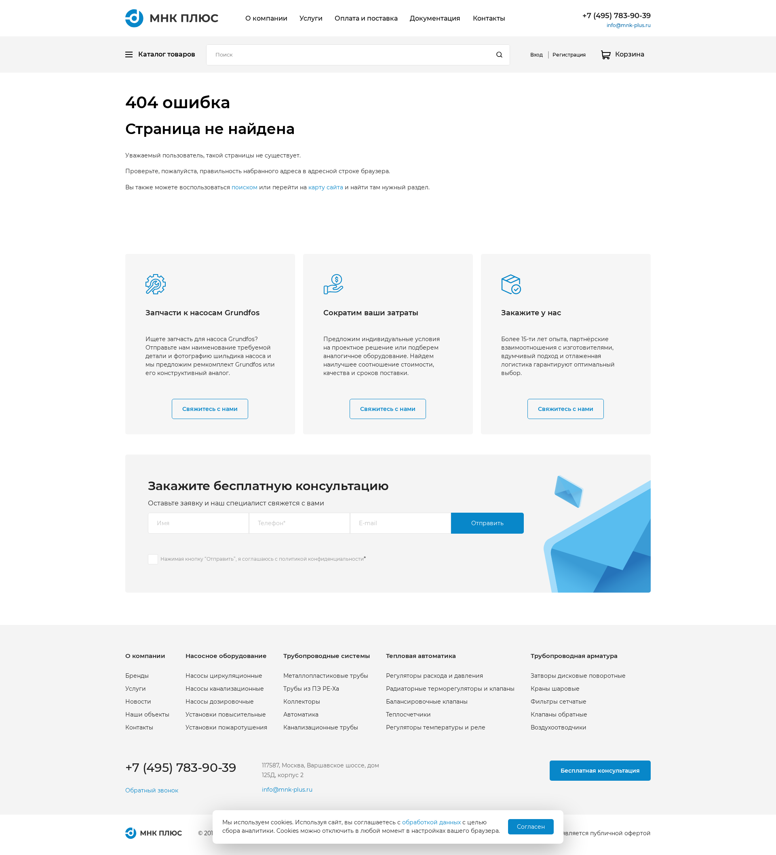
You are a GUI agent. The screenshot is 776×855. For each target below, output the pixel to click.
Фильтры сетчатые (558, 701)
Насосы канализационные (225, 688)
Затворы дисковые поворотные (578, 675)
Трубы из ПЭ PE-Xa (311, 688)
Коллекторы (301, 701)
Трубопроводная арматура (574, 656)
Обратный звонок (151, 790)
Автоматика (300, 714)
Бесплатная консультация (600, 770)
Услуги (311, 18)
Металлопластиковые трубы (325, 675)
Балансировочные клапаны (427, 701)
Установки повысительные (226, 714)
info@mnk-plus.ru (629, 25)
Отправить (487, 523)
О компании (266, 18)
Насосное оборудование (226, 656)
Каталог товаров (166, 54)
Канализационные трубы (320, 727)
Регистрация (569, 55)
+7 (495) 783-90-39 (616, 15)
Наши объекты (147, 714)
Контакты (489, 18)
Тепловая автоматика (421, 656)
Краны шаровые (555, 688)
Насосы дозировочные (220, 701)
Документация (435, 18)
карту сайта (325, 187)
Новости (138, 701)
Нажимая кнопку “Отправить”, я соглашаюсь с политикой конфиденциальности (262, 559)
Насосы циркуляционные (224, 675)
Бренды (137, 675)
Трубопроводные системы (326, 656)
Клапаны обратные (559, 714)
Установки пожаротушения (226, 727)
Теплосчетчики (408, 714)
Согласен (531, 826)
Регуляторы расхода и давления (434, 675)
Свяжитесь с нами (210, 409)
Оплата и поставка (366, 18)
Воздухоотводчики (558, 727)
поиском (244, 187)
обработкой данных (431, 822)
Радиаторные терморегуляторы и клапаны (450, 688)
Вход (536, 55)
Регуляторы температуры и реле (435, 727)
